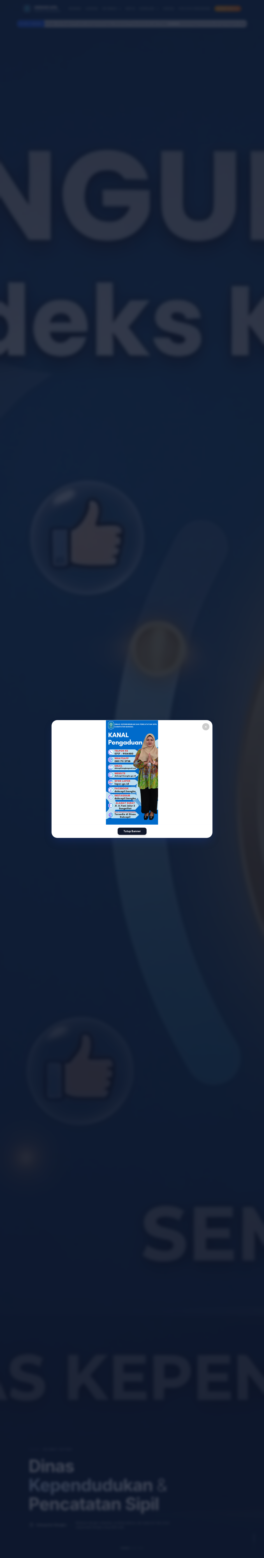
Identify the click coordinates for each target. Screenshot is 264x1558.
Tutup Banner (132, 831)
